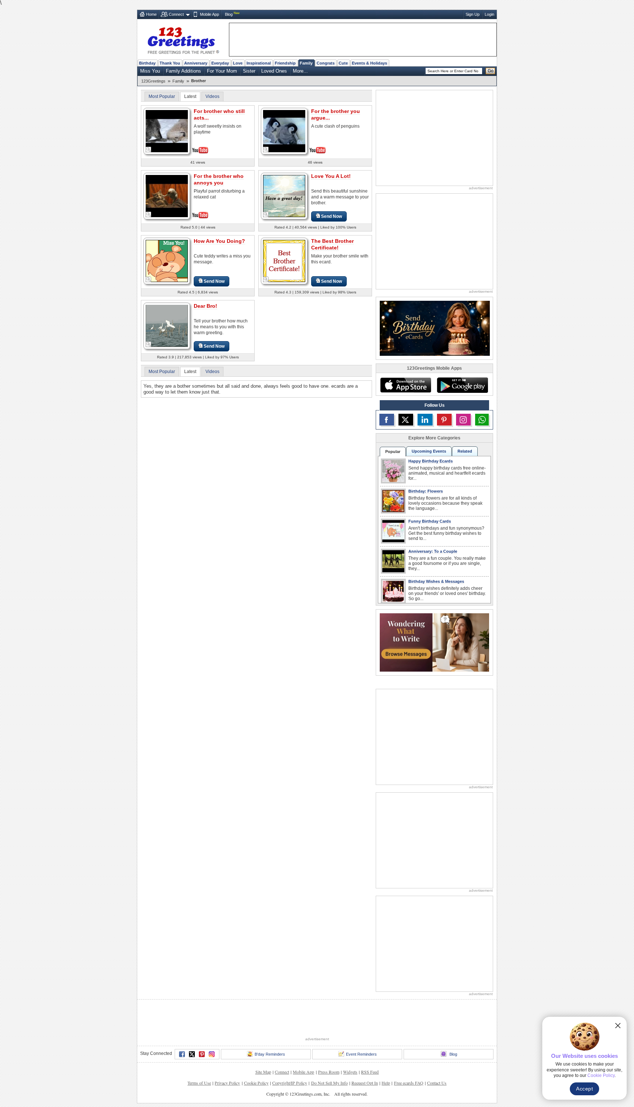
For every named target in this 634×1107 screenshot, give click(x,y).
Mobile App (209, 14)
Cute (343, 63)
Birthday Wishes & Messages (436, 581)
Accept (584, 1089)
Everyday (220, 63)
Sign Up (473, 14)
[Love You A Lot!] (284, 196)
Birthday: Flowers (425, 491)
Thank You (170, 63)
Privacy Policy (227, 1056)
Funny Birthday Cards (429, 521)
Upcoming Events (429, 451)
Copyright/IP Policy (289, 1056)
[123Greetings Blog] (434, 642)
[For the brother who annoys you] (167, 195)
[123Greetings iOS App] (405, 385)
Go (490, 71)
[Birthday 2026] (435, 328)
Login (489, 14)
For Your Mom (222, 71)
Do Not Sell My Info (329, 1056)
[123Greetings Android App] (462, 385)
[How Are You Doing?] (167, 260)
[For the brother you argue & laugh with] (284, 130)
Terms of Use (199, 1056)
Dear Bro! (205, 306)
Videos (212, 96)
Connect (176, 14)
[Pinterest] (202, 1027)
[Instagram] (212, 1027)
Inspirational (259, 63)
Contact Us (437, 1056)
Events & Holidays (369, 63)
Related (465, 451)
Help (386, 1056)
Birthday (147, 63)
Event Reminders (361, 1027)
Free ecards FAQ (408, 1056)
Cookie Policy (256, 1056)
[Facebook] (182, 1027)
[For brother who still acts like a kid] (167, 130)
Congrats (326, 63)
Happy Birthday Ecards (430, 461)
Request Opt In (364, 1056)
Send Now (331, 216)
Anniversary (195, 63)
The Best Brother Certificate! (332, 244)
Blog (229, 14)
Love (238, 63)
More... (300, 71)
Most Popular (162, 96)
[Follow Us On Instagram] (463, 419)
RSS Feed (370, 1045)
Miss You (150, 71)
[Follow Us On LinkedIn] (425, 419)
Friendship (285, 63)
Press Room (328, 1045)
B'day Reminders (270, 1027)
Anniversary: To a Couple (432, 551)
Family (306, 63)
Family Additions (183, 71)
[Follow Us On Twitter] (405, 419)
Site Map (263, 1045)
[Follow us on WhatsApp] (482, 419)
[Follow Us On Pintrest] (444, 419)
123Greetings (153, 81)
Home (151, 14)
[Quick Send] (149, 150)
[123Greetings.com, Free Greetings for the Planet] (183, 39)
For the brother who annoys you (219, 179)
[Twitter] (192, 1027)
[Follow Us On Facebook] (386, 419)
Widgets (350, 1045)
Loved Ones (274, 71)
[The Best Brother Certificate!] (284, 260)
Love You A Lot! (331, 176)
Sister (249, 71)
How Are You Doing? (219, 241)
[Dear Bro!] (167, 325)
